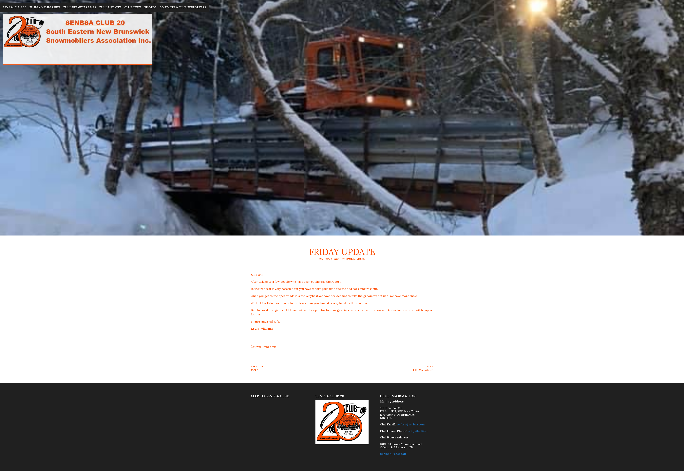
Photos (150, 7)
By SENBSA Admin (353, 259)
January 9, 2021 (329, 259)
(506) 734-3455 (417, 431)
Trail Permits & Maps (79, 7)
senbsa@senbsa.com (411, 424)
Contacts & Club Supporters (182, 7)
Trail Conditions (265, 347)
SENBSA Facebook (393, 454)
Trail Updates (110, 7)
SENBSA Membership (44, 7)
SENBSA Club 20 (14, 7)
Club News (132, 7)
